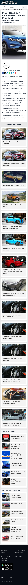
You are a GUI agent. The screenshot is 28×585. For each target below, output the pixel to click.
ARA (24, 7)
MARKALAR (18, 556)
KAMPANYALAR (19, 552)
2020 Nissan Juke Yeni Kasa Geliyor (13, 185)
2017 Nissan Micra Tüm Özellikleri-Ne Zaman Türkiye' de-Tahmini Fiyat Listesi (13, 271)
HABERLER (4, 552)
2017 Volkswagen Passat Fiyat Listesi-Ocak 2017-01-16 (16, 529)
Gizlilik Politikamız (11, 578)
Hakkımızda (24, 578)
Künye (19, 578)
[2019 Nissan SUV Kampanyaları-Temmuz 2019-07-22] (3, 73)
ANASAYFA (4, 550)
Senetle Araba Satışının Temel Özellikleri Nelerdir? (17, 438)
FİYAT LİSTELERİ (6, 556)
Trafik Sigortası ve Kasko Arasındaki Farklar (16, 481)
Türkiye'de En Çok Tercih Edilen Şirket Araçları (16, 465)
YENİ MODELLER (20, 550)
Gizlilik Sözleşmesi (3, 578)
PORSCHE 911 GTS (16, 503)
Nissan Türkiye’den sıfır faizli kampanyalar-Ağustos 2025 (17, 446)
